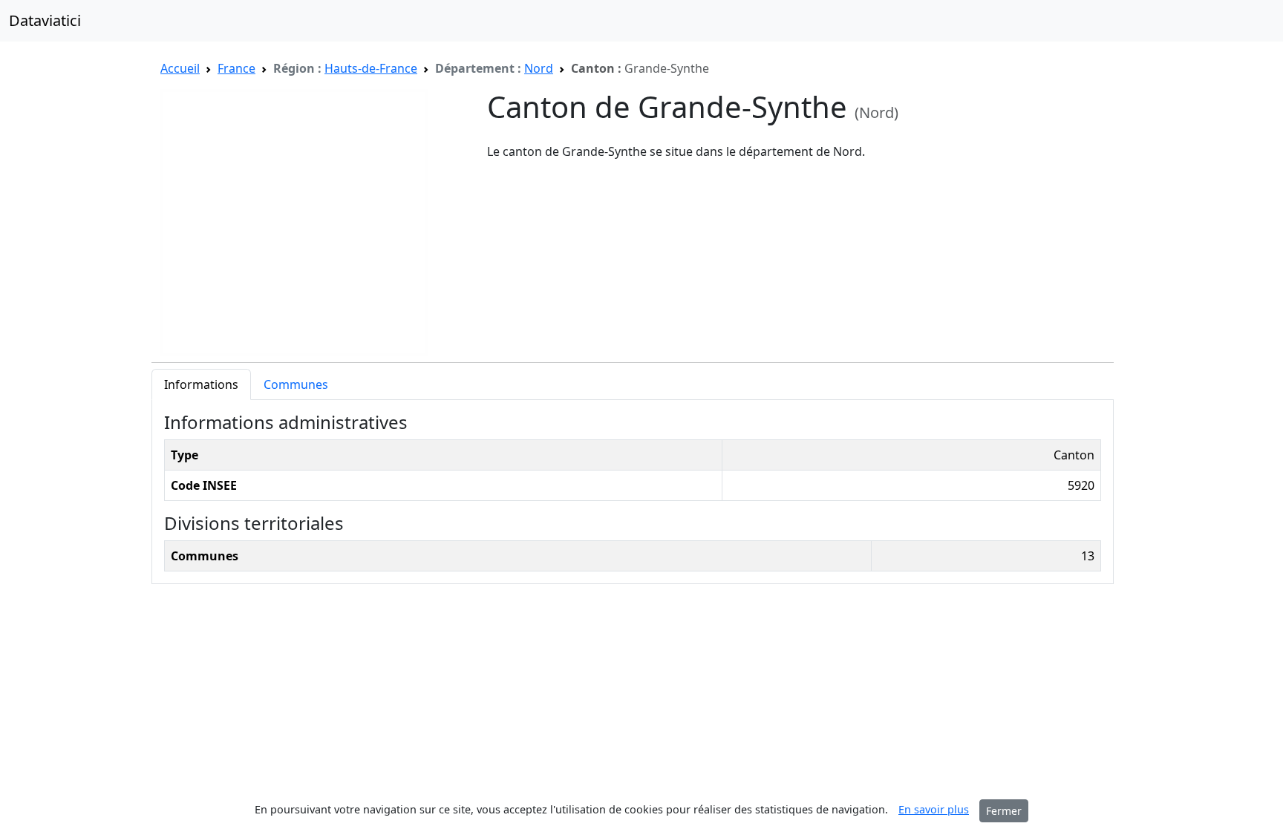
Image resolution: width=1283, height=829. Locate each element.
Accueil (180, 68)
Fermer (1004, 811)
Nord (538, 68)
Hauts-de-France (370, 68)
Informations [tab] (201, 384)
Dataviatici (45, 20)
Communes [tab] (296, 384)
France (236, 68)
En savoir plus (933, 809)
